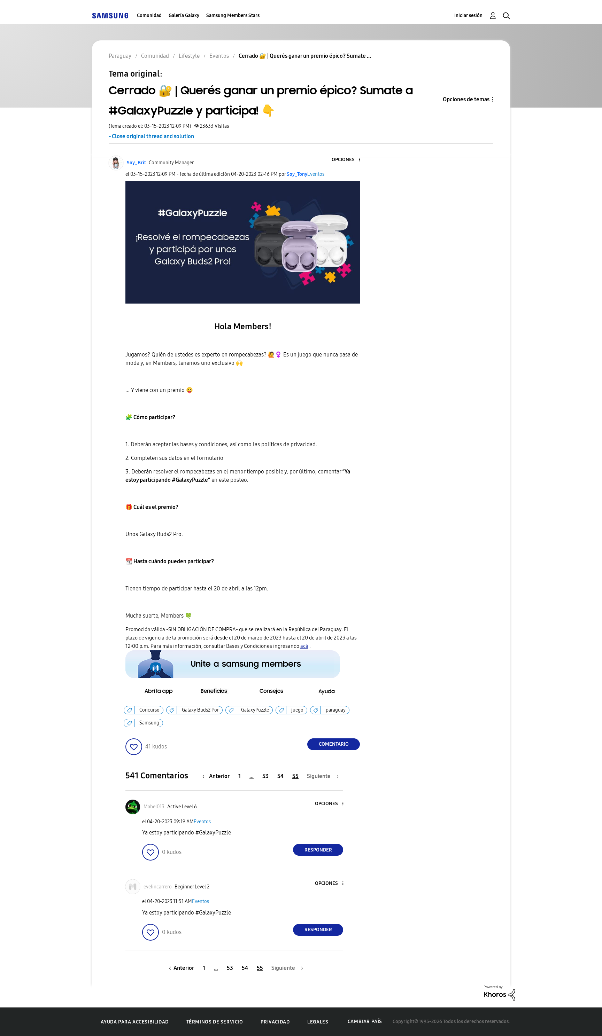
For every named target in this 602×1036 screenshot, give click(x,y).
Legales (317, 1022)
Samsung (149, 723)
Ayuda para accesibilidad (134, 1022)
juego (297, 710)
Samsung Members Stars (233, 15)
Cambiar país (365, 1022)
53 (265, 776)
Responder (318, 850)
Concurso (149, 710)
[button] (348, 160)
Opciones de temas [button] (466, 99)
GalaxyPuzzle (255, 710)
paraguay (336, 710)
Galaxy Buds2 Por (200, 710)
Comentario (334, 744)
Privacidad (275, 1022)
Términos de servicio (214, 1022)
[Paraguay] (110, 15)
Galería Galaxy (184, 15)
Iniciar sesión (468, 15)
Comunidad (149, 15)
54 (280, 776)
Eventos (315, 174)
